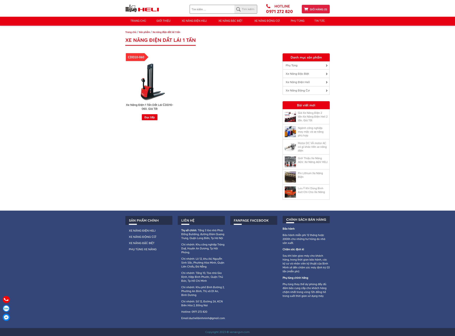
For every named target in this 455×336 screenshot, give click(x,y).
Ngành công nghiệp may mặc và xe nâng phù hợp (310, 131)
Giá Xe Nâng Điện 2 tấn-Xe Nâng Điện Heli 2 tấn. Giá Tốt (313, 116)
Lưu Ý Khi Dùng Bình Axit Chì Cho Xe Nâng (311, 190)
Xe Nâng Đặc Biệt (297, 73)
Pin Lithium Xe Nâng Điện (310, 175)
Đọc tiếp (149, 117)
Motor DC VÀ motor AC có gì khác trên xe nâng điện (312, 146)
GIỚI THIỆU (163, 20)
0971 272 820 (279, 11)
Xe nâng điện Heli (142, 230)
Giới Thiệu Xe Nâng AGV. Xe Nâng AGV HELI (313, 160)
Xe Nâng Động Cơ (267, 20)
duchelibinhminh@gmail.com (207, 318)
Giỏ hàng (316, 9)
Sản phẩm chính (144, 220)
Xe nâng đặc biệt (141, 243)
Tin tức (319, 20)
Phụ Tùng (297, 20)
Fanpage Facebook (251, 220)
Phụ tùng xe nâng (143, 249)
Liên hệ (188, 220)
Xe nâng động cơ (142, 237)
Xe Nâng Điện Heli (194, 20)
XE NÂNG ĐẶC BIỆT (230, 20)
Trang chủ (138, 20)
